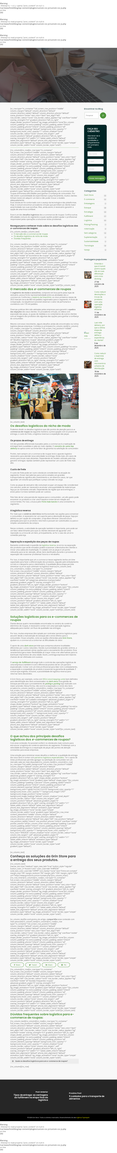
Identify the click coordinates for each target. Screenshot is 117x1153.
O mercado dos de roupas (31, 234)
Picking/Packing (91, 224)
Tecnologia (89, 245)
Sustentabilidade (91, 241)
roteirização (89, 228)
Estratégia (88, 212)
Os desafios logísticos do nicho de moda (31, 236)
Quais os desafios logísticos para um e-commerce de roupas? (41, 1061)
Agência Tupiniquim (83, 1118)
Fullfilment (66, 92)
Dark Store (51, 92)
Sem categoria (90, 233)
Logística (88, 220)
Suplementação (90, 237)
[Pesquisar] (103, 115)
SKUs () (54, 679)
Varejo (87, 250)
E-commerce (89, 199)
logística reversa (49, 545)
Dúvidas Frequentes (22, 238)
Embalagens (89, 203)
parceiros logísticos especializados (49, 757)
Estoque (87, 207)
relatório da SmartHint (41, 297)
